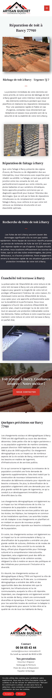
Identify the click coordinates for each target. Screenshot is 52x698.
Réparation (34, 668)
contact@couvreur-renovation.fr (26, 651)
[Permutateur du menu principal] (47, 8)
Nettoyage (21, 665)
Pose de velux (20, 668)
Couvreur (22, 662)
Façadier (21, 671)
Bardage (31, 671)
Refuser (20, 694)
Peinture (32, 665)
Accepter (8, 694)
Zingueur (30, 662)
